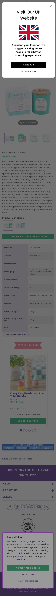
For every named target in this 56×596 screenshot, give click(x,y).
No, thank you (29, 71)
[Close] (51, 5)
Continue (28, 64)
